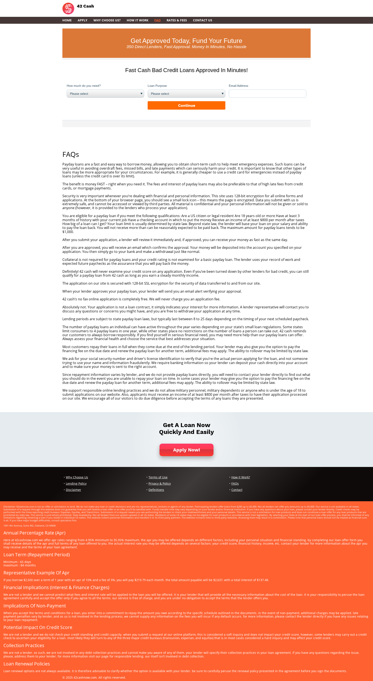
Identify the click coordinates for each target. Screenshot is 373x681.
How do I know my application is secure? (95, 279)
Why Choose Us (77, 477)
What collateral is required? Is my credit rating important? (109, 255)
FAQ (157, 20)
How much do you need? (84, 85)
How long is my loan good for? (86, 315)
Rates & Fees (177, 20)
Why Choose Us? (107, 20)
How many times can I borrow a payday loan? (99, 323)
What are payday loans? (81, 160)
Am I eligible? (72, 212)
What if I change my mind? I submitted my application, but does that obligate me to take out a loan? (143, 303)
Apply (82, 20)
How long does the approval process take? (96, 235)
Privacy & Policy (160, 483)
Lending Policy (76, 483)
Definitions (156, 490)
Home (67, 20)
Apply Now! (186, 449)
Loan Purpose (157, 85)
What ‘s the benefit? (78, 180)
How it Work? (240, 477)
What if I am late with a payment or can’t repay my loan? (107, 370)
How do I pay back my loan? (84, 342)
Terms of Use (158, 477)
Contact (236, 490)
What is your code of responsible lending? (96, 386)
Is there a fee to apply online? (86, 295)
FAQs (235, 483)
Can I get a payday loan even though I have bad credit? (106, 267)
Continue (186, 105)
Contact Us (202, 20)
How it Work (137, 20)
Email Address (238, 85)
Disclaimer (73, 490)
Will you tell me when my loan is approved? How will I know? (110, 287)
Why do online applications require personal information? (109, 354)
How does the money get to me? (88, 243)
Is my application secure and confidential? (96, 192)
